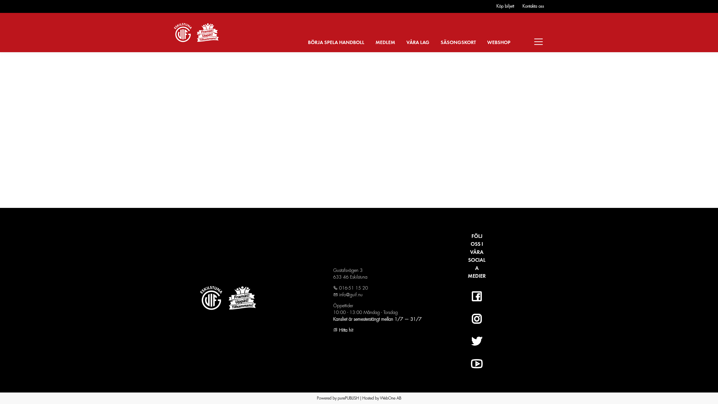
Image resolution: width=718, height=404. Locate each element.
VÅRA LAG (417, 42)
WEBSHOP (498, 42)
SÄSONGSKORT (458, 42)
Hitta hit (345, 330)
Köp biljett (505, 6)
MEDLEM (385, 42)
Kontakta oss (533, 6)
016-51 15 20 (353, 288)
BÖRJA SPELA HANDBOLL (336, 42)
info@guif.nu (350, 295)
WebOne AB (390, 398)
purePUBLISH (348, 398)
